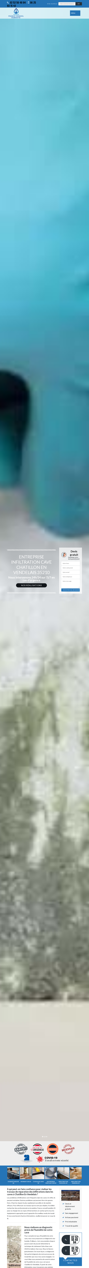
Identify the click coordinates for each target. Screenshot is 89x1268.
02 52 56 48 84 (17, 2)
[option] (44, 634)
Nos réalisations (31, 585)
